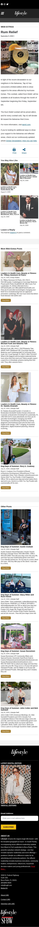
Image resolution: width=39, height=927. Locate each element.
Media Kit (4, 888)
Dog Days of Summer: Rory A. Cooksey (17, 466)
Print (14, 153)
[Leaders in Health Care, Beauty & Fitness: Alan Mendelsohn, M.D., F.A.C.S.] (10, 203)
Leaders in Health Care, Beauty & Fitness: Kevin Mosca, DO (28, 221)
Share (24, 153)
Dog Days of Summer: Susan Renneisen (18, 651)
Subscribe (8, 827)
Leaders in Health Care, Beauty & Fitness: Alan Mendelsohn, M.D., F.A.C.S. (10, 213)
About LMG (5, 895)
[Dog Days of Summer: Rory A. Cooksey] (16, 452)
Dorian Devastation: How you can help (21, 141)
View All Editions (8, 805)
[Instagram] (5, 4)
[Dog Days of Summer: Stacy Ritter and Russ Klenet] (16, 584)
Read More (5, 300)
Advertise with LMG (8, 904)
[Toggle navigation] (2, 13)
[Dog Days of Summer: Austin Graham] (16, 527)
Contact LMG (5, 899)
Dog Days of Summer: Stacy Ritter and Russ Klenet (17, 596)
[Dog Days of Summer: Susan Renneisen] (16, 636)
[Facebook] (2, 4)
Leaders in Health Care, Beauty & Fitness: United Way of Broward (28, 177)
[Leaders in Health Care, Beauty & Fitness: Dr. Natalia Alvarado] (16, 387)
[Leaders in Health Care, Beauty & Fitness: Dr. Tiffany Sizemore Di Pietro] (16, 261)
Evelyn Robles (15, 277)
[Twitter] (7, 4)
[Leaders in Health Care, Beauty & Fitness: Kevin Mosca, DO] (29, 207)
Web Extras (7, 27)
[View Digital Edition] (16, 784)
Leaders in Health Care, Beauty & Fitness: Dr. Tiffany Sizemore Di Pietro (18, 274)
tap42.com (26, 125)
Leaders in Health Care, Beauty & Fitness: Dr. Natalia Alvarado (18, 405)
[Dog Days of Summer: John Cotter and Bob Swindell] (16, 694)
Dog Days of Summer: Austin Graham (17, 547)
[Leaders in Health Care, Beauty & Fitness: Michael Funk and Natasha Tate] (16, 323)
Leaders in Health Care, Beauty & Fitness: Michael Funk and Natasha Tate (18, 343)
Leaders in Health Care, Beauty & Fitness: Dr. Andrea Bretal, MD (9, 188)
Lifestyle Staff (14, 346)
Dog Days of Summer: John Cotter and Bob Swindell (19, 709)
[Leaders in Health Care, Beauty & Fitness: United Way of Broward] (29, 169)
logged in (13, 232)
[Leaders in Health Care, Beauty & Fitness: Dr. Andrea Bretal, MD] (10, 175)
